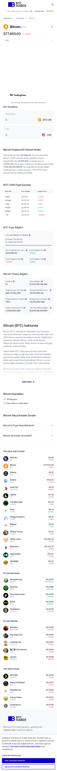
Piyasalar (20, 18)
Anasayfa (7, 18)
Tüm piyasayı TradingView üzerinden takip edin (28, 102)
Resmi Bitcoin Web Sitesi (17, 403)
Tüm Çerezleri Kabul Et (14, 760)
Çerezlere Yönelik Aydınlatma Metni (25, 746)
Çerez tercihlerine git (11, 755)
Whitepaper (12, 399)
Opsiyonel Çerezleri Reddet (16, 767)
